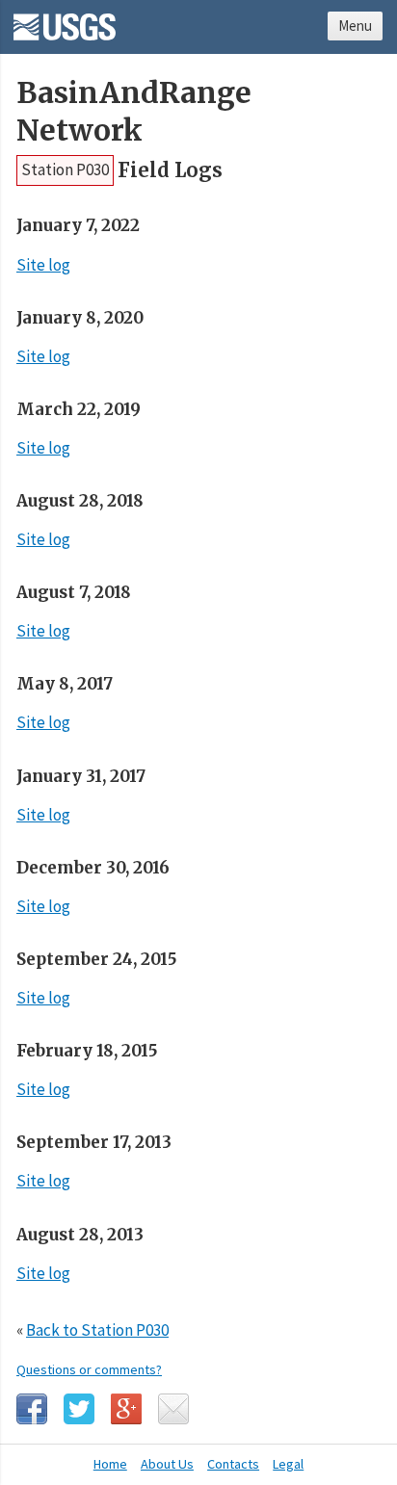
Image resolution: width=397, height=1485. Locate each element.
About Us (167, 1463)
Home (110, 1463)
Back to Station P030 (97, 1330)
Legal (288, 1463)
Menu (355, 25)
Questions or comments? (89, 1369)
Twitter (79, 1409)
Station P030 (65, 169)
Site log (43, 264)
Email (173, 1409)
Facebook (31, 1409)
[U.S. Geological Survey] (64, 20)
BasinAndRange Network (133, 111)
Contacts (233, 1463)
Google (126, 1409)
